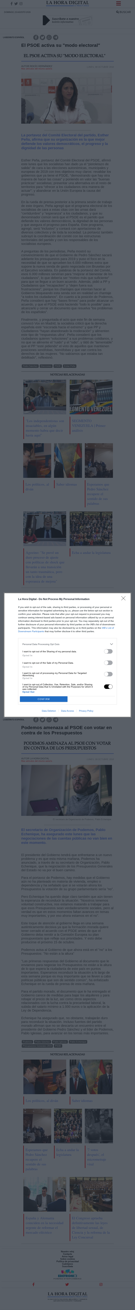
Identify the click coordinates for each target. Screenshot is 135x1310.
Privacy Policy (86, 710)
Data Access (67, 710)
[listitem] (67, 644)
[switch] (108, 651)
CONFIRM (44, 699)
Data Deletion (49, 710)
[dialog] (67, 655)
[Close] (124, 599)
